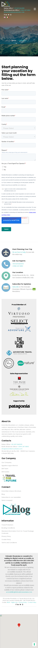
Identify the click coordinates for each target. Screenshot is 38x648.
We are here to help (19, 252)
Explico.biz (14, 602)
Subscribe (15, 287)
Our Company (6, 462)
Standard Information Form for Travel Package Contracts (18, 532)
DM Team (5, 469)
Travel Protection (7, 525)
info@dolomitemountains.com (14, 12)
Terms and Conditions (9, 543)
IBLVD (8, 602)
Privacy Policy (6, 536)
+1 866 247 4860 (25, 10)
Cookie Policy (6, 540)
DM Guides (5, 472)
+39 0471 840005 (19, 8)
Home (14, 40)
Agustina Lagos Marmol (10, 466)
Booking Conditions (8, 528)
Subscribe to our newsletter (11, 497)
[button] (19, 625)
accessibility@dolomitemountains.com (19, 592)
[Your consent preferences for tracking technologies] (34, 644)
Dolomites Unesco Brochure (11, 491)
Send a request (7, 500)
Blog (3, 494)
